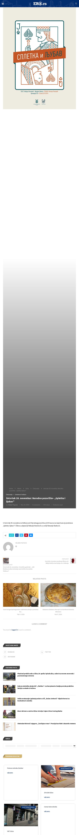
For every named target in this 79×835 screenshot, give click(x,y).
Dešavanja (36, 488)
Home (11, 488)
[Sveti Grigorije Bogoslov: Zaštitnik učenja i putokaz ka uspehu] (20, 595)
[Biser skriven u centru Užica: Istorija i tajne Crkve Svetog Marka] (9, 714)
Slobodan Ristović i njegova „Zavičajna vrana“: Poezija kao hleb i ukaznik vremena (46, 724)
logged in (15, 630)
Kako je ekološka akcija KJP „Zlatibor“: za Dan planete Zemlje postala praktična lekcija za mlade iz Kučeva (45, 687)
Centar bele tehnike (50, 807)
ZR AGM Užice (48, 792)
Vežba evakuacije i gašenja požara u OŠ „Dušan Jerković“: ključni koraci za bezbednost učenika (43, 700)
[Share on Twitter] (21, 535)
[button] (2, 3)
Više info (10, 773)
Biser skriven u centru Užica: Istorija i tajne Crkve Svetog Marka (39, 711)
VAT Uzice (10, 831)
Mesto (19, 488)
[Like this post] (12, 535)
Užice (27, 488)
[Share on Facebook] (17, 535)
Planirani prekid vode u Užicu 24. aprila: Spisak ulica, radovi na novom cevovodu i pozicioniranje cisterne (45, 675)
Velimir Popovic (13, 505)
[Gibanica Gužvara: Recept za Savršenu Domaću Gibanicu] (58, 595)
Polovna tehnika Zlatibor (15, 768)
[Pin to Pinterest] (26, 535)
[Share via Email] (31, 535)
